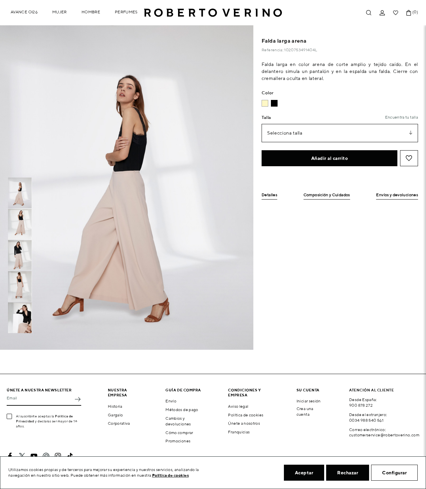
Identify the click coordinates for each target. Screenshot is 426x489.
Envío (170, 400)
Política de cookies (245, 414)
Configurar (394, 472)
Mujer (59, 11)
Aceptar (304, 472)
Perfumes (126, 11)
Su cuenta (308, 390)
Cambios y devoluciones (178, 421)
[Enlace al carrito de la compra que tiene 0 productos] (408, 13)
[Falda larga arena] (265, 103)
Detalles (269, 195)
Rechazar (347, 472)
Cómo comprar (179, 432)
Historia (115, 406)
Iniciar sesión (309, 400)
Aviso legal (238, 406)
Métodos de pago (181, 409)
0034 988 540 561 (366, 420)
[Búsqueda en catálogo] (368, 13)
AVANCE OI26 (24, 11)
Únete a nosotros (244, 423)
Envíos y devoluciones (397, 195)
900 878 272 (361, 405)
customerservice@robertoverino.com (384, 434)
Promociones (177, 440)
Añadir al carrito (329, 158)
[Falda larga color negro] (274, 103)
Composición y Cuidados (327, 195)
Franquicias (239, 431)
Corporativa (119, 423)
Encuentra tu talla (401, 117)
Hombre (91, 11)
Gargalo (115, 414)
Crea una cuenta (305, 411)
